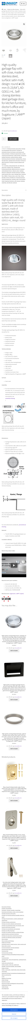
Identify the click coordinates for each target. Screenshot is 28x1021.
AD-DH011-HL (12, 177)
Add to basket (13, 139)
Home (4, 9)
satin (16, 176)
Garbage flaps (17, 174)
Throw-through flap (6, 179)
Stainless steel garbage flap (10, 165)
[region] (14, 1006)
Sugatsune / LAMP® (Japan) (16, 593)
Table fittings (17, 155)
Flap (19, 176)
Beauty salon (16, 170)
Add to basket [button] (14, 650)
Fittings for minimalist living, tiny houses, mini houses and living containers (13, 152)
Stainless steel (15, 179)
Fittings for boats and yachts (14, 148)
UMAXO (6, 176)
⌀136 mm (15, 182)
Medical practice (16, 169)
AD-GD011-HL (21, 165)
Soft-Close (4, 167)
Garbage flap (17, 167)
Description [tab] (5, 190)
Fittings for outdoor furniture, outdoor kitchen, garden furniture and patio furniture (14, 157)
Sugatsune (8, 172)
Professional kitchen (6, 169)
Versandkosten (13, 131)
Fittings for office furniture (13, 9)
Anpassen (14, 1014)
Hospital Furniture (20, 177)
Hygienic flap (10, 167)
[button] (24, 24)
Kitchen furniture (16, 172)
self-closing (17, 181)
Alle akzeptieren (14, 1010)
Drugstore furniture (9, 181)
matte (7, 177)
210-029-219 (9, 182)
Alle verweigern (14, 1018)
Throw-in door (11, 176)
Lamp (12, 174)
